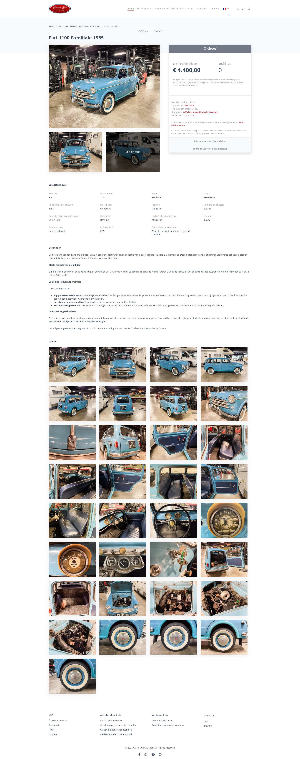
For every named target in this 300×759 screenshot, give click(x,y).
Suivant (157, 31)
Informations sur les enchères (210, 141)
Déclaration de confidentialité (116, 734)
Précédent (143, 31)
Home (131, 8)
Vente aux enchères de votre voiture (174, 8)
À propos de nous (58, 720)
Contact (215, 8)
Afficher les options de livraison (200, 112)
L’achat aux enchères (111, 720)
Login (206, 721)
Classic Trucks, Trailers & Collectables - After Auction (78, 26)
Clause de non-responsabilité (116, 729)
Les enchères (144, 8)
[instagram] (160, 754)
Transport (202, 8)
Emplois (53, 734)
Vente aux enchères (162, 720)
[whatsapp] (146, 754)
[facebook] (139, 754)
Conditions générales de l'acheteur (119, 724)
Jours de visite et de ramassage (210, 148)
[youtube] (153, 754)
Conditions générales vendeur (168, 724)
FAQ (51, 729)
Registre (207, 725)
